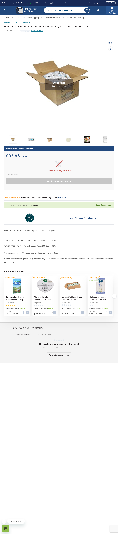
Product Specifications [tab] (34, 230)
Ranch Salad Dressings (75, 18)
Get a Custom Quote (104, 205)
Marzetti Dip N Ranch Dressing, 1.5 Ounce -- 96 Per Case (44, 300)
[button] (98, 10)
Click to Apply (110, 3)
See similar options (59, 86)
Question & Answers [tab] (43, 334)
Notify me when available (59, 181)
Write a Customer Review (59, 355)
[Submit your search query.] (87, 10)
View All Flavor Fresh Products (16, 22)
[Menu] (5, 10)
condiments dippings (31, 18)
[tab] (13, 139)
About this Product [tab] (12, 230)
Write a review (37, 31)
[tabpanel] (59, 251)
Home (8, 18)
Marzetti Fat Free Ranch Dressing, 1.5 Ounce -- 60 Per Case (72, 300)
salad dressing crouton (53, 18)
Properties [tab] (52, 230)
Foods (17, 18)
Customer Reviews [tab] (22, 334)
